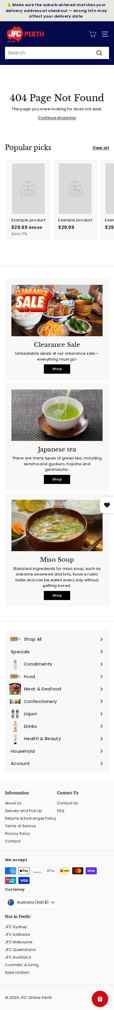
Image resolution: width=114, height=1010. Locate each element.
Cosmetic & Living (22, 964)
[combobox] (57, 53)
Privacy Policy (17, 833)
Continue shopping (57, 117)
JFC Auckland (18, 957)
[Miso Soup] (57, 525)
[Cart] (92, 34)
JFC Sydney (16, 926)
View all (101, 148)
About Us (13, 803)
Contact (12, 841)
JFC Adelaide (17, 934)
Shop (57, 368)
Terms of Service (20, 825)
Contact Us (67, 803)
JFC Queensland (20, 949)
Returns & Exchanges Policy (30, 818)
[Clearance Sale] (57, 310)
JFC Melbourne (18, 942)
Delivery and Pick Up (23, 810)
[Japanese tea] (57, 415)
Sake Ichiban (17, 972)
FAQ (60, 810)
